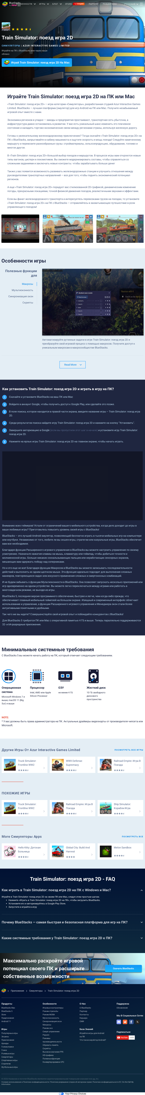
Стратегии (6, 1064)
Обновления (122, 1008)
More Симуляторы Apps (22, 837)
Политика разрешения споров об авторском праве (71, 1082)
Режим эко (48, 1028)
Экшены (5, 1036)
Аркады (5, 1043)
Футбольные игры (9, 1067)
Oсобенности (24, 4)
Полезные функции (51, 1058)
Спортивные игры (9, 1060)
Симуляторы (11, 45)
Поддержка (110, 4)
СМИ (82, 1021)
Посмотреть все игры (129, 750)
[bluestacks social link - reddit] (125, 1022)
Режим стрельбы (50, 1011)
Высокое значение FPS (53, 1052)
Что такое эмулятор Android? (93, 1040)
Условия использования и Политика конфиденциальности (25, 1082)
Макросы (47, 1025)
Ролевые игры (7, 1053)
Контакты (84, 1014)
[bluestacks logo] (8, 4)
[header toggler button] (141, 4)
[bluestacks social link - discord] (119, 1022)
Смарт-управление (51, 1031)
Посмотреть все (132, 836)
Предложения (7, 1018)
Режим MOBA (49, 1014)
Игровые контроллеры (53, 1008)
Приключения (7, 1040)
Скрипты (47, 1048)
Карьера (83, 1018)
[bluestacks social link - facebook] (131, 1022)
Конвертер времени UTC (53, 1062)
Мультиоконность (51, 1018)
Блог (55, 4)
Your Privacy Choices (75, 1093)
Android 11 (6, 1021)
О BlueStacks (85, 1008)
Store (74, 4)
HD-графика (48, 1055)
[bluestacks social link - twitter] (137, 1022)
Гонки (4, 1050)
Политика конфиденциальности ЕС (107, 1082)
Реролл (46, 1035)
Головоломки (7, 1047)
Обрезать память (50, 1045)
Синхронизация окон (52, 1021)
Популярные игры (9, 1033)
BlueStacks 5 (6, 1011)
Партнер (94, 4)
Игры (42, 4)
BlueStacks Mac (8, 1008)
